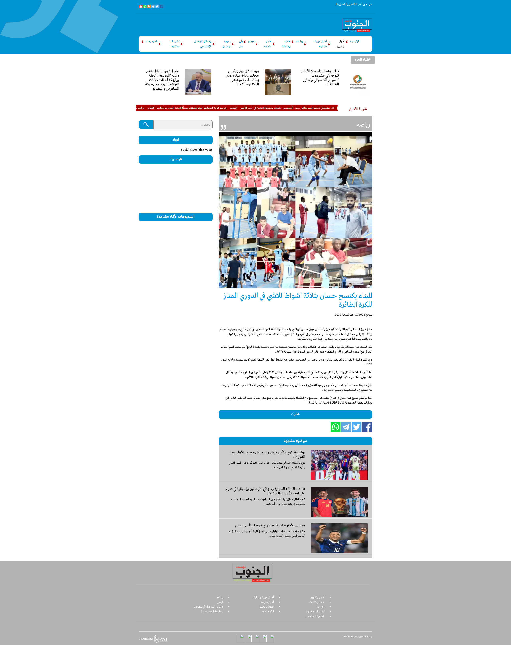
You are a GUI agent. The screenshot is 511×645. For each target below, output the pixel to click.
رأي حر (241, 44)
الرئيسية (354, 41)
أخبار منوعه (267, 44)
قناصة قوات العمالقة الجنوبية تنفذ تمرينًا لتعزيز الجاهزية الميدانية (224, 108)
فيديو (251, 41)
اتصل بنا (340, 4)
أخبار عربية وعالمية (321, 44)
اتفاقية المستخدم (315, 616)
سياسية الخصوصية (212, 612)
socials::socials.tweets (197, 150)
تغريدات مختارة (174, 44)
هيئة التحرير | (353, 4)
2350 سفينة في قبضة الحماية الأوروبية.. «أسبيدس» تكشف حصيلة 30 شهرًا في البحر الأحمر (321, 108)
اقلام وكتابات (286, 44)
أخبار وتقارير (341, 44)
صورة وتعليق (226, 44)
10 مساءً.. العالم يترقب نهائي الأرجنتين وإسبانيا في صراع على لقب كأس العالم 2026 (265, 491)
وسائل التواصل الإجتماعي (202, 44)
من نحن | (366, 4)
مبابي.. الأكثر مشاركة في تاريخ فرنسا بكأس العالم (270, 525)
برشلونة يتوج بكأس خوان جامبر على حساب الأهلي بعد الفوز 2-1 (267, 454)
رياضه (299, 41)
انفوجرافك (151, 41)
